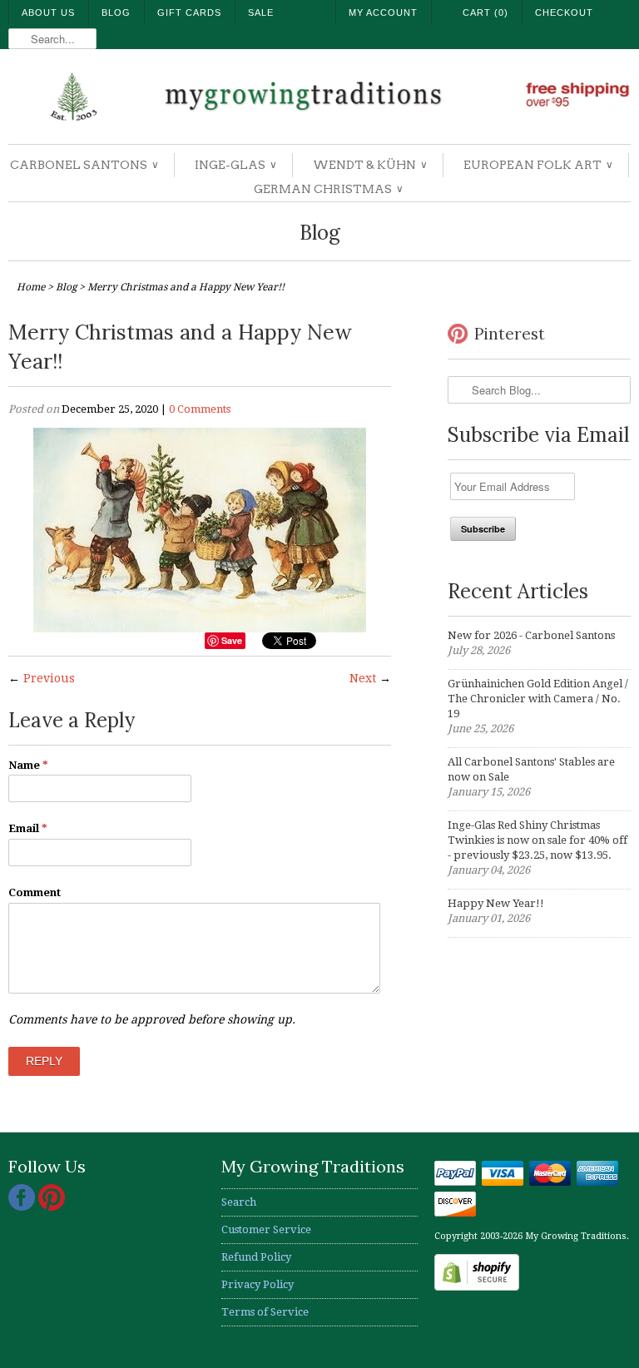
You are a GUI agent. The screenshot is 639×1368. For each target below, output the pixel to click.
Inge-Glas (235, 164)
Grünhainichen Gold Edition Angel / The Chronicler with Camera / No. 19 (538, 698)
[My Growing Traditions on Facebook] (23, 1207)
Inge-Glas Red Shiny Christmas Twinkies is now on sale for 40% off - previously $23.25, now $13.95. (537, 840)
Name (28, 765)
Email (27, 828)
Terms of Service (265, 1312)
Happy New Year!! (496, 903)
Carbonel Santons (83, 164)
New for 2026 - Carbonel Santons (531, 635)
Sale (261, 12)
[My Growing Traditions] (319, 98)
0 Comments (199, 409)
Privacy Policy (257, 1284)
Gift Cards (189, 12)
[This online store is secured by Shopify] (476, 1287)
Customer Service (266, 1229)
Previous (49, 678)
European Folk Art (537, 164)
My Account (383, 12)
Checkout (564, 12)
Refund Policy (256, 1257)
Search (238, 1202)
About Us (48, 12)
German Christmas (328, 189)
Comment (34, 892)
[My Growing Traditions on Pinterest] (51, 1207)
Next (362, 678)
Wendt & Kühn (369, 164)
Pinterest (509, 334)
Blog (116, 12)
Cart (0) (485, 12)
